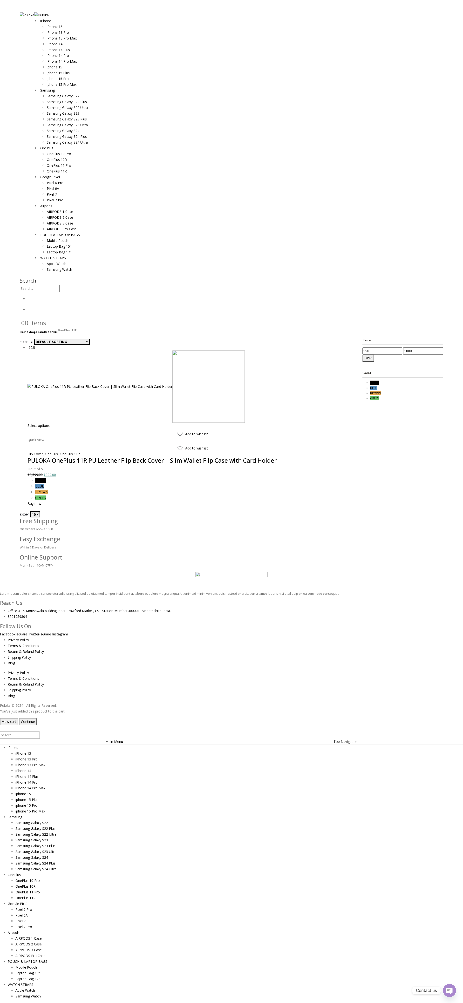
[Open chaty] (449, 990)
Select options (38, 425)
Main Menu (114, 741)
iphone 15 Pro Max (61, 84)
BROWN (41, 492)
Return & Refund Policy (26, 651)
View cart (9, 721)
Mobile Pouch (57, 240)
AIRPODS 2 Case (60, 217)
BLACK (40, 480)
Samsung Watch (59, 269)
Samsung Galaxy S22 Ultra (67, 107)
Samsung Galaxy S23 (63, 113)
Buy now (34, 503)
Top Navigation (346, 741)
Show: (24, 514)
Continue (28, 721)
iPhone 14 (54, 44)
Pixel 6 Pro (55, 182)
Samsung (47, 90)
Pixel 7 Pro (55, 200)
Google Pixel (50, 177)
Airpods (46, 206)
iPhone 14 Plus (58, 49)
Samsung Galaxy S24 (63, 130)
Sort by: (26, 342)
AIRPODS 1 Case (60, 211)
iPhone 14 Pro (58, 55)
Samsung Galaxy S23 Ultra (67, 125)
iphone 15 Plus (58, 73)
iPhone (45, 21)
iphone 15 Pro (58, 78)
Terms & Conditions (23, 645)
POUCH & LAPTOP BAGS (60, 234)
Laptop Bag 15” (59, 246)
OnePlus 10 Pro (59, 154)
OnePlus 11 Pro (59, 165)
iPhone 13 (54, 26)
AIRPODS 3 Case (60, 223)
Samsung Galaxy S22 (63, 96)
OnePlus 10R (57, 159)
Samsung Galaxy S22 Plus (67, 101)
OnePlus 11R (57, 171)
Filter (368, 358)
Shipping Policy (19, 657)
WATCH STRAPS (53, 258)
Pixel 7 (52, 194)
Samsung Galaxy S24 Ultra (67, 142)
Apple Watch (56, 263)
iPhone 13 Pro (58, 32)
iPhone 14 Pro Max (62, 61)
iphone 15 (54, 67)
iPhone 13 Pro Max (62, 38)
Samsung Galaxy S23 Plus (67, 119)
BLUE (39, 486)
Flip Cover (35, 454)
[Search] (62, 289)
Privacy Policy (18, 640)
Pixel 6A (53, 188)
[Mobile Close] (3, 728)
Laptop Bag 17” (59, 252)
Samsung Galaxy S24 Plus (67, 136)
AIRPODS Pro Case (62, 229)
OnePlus (46, 148)
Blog (11, 663)
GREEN (40, 497)
